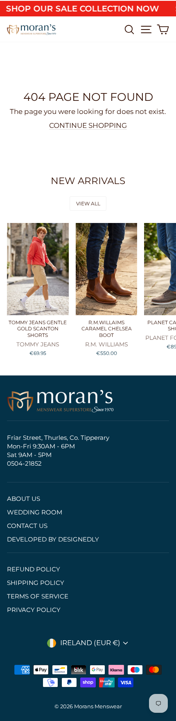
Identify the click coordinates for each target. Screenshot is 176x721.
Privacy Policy (34, 610)
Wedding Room (34, 512)
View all (88, 203)
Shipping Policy (35, 583)
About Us (23, 499)
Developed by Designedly (53, 539)
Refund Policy (33, 569)
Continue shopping (88, 125)
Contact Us (27, 526)
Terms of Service (37, 596)
